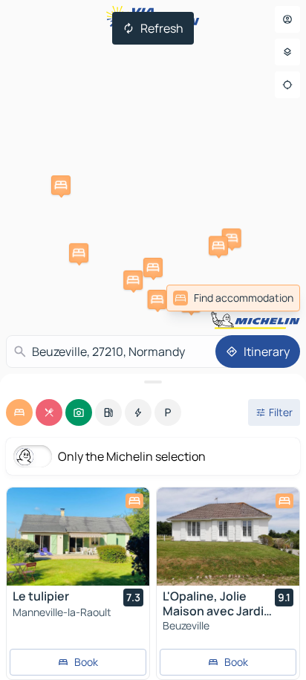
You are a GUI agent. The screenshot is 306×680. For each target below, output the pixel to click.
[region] (78, 537)
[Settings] (287, 52)
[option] (19, 412)
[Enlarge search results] (153, 382)
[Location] (287, 84)
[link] (233, 298)
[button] (61, 185)
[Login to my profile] (287, 19)
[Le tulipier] (78, 537)
